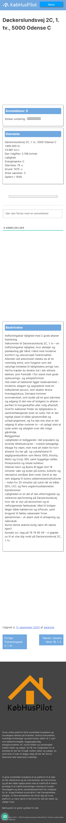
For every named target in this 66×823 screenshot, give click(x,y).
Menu (51, 4)
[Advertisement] (33, 70)
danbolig (49, 627)
